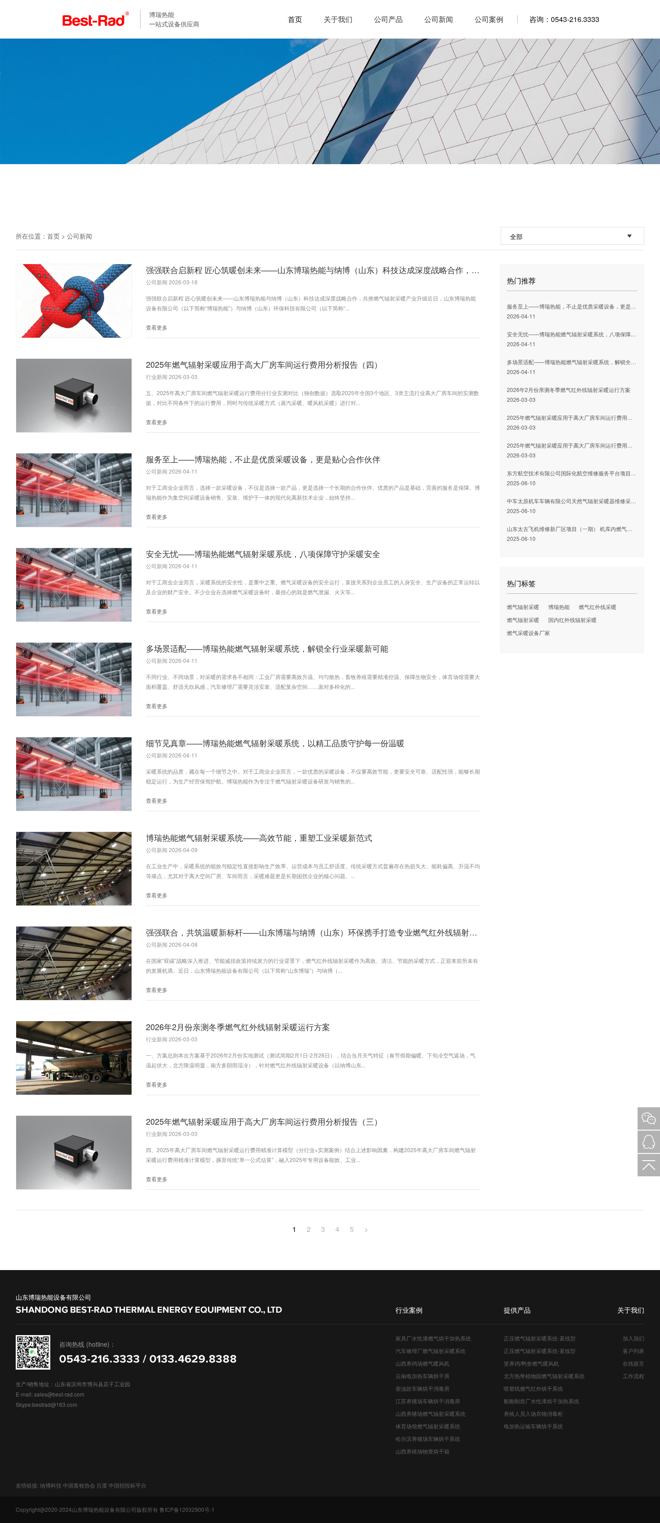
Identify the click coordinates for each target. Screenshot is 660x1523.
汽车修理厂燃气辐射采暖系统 (431, 1350)
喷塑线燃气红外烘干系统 (533, 1388)
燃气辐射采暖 (523, 606)
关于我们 (338, 19)
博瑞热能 (559, 606)
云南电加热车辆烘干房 (422, 1375)
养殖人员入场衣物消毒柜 (533, 1413)
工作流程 (633, 1375)
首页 (295, 19)
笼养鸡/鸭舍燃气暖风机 (531, 1363)
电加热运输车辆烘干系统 (533, 1426)
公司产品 (388, 19)
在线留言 (633, 1363)
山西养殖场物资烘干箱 (422, 1451)
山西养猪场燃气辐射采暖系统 (431, 1413)
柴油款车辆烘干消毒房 (422, 1388)
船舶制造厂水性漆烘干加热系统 (541, 1401)
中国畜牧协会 (79, 1485)
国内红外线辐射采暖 (572, 619)
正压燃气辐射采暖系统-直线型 (540, 1338)
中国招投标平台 (127, 1485)
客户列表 (633, 1350)
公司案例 (489, 19)
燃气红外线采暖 (597, 606)
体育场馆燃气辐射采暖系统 (428, 1426)
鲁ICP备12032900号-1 (187, 1509)
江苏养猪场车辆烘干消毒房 (428, 1401)
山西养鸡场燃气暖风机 (422, 1363)
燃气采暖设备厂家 (528, 632)
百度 (102, 1485)
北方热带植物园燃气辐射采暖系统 (544, 1375)
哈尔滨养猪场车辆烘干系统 (428, 1438)
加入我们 (633, 1338)
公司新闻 (438, 19)
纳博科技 (51, 1485)
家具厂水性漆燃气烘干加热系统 (433, 1338)
